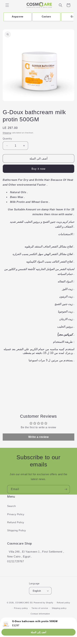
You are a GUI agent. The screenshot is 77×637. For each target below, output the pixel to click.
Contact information (40, 614)
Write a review (38, 436)
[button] (7, 5)
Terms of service (40, 608)
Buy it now (38, 168)
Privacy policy (21, 608)
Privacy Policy (15, 514)
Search (11, 506)
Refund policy (63, 603)
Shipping (7, 133)
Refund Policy (15, 522)
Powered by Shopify (43, 603)
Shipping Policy (16, 530)
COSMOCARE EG (24, 603)
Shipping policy (59, 608)
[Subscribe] (66, 489)
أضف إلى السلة (38, 632)
